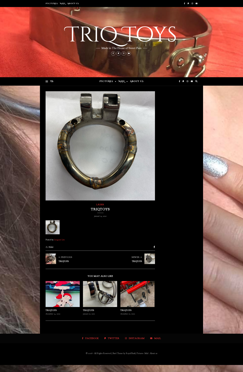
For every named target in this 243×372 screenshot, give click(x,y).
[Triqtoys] (51, 259)
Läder (100, 204)
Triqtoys (51, 310)
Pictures (52, 3)
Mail (62, 3)
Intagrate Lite (59, 239)
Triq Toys (121, 35)
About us (73, 3)
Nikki (50, 247)
